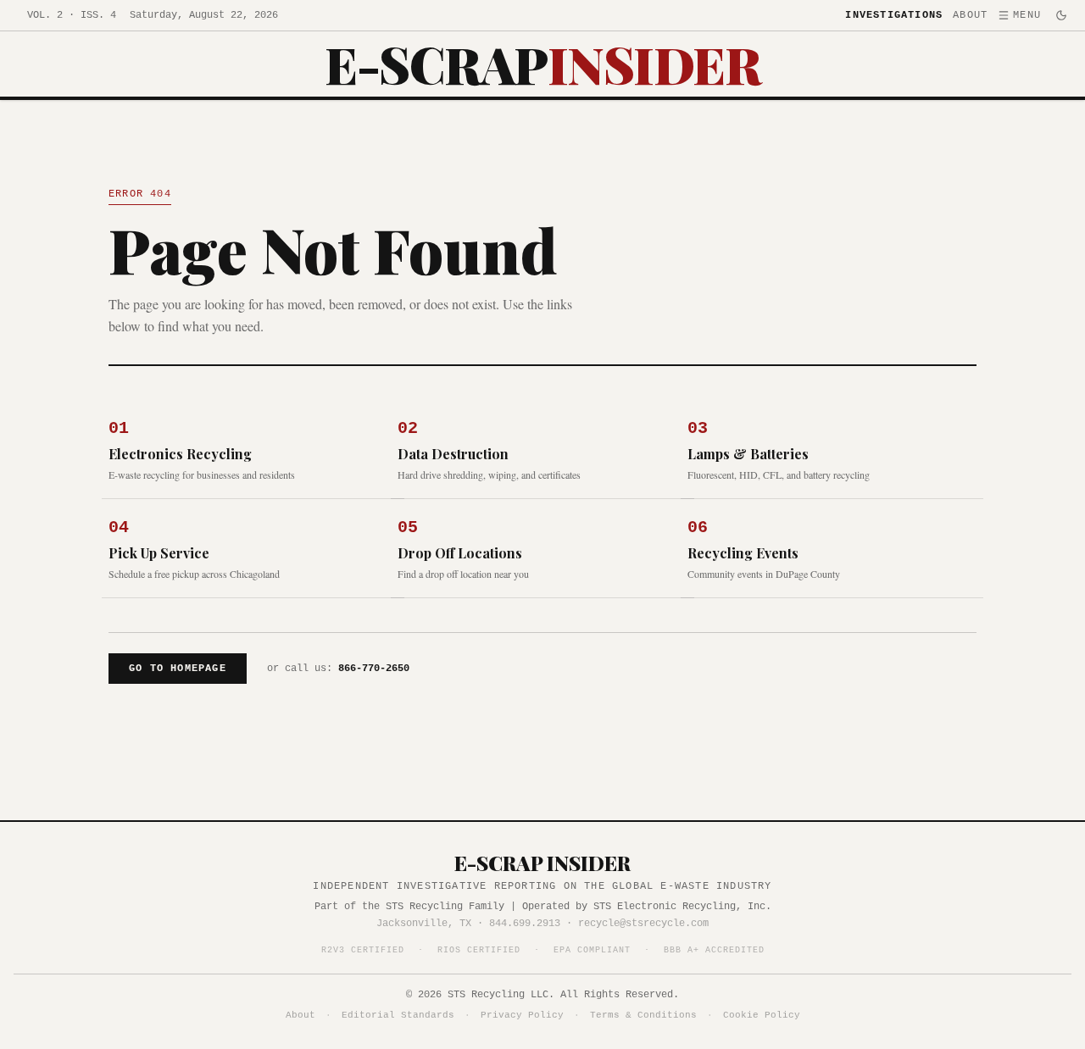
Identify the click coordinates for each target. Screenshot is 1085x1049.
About (970, 15)
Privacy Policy (522, 1015)
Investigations (894, 15)
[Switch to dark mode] (1061, 15)
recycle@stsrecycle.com (643, 924)
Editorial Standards (398, 1015)
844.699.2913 (524, 924)
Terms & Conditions (643, 1015)
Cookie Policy (761, 1015)
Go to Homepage (177, 668)
